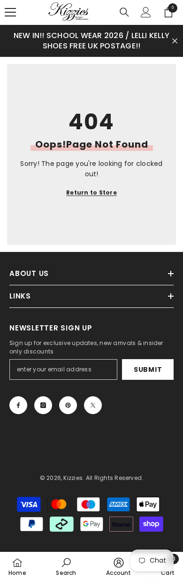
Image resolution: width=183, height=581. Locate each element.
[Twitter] (93, 405)
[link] (66, 566)
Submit (148, 369)
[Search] (124, 12)
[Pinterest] (68, 405)
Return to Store (91, 192)
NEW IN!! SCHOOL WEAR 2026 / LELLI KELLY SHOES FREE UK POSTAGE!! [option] (91, 40)
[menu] (10, 12)
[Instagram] (43, 405)
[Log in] (146, 12)
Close (174, 40)
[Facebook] (18, 405)
